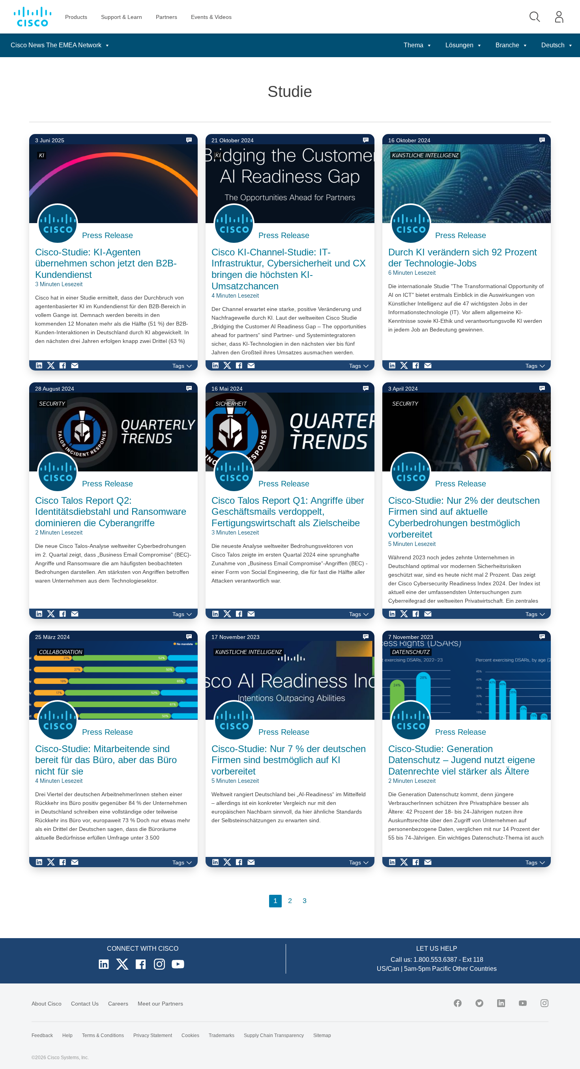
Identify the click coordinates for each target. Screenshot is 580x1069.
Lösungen (459, 45)
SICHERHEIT (231, 403)
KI (41, 155)
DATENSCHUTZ (411, 652)
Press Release (107, 235)
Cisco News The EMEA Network (56, 45)
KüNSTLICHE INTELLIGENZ (425, 155)
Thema (413, 45)
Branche (507, 45)
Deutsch (553, 45)
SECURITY (52, 403)
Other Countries (475, 968)
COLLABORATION (60, 652)
